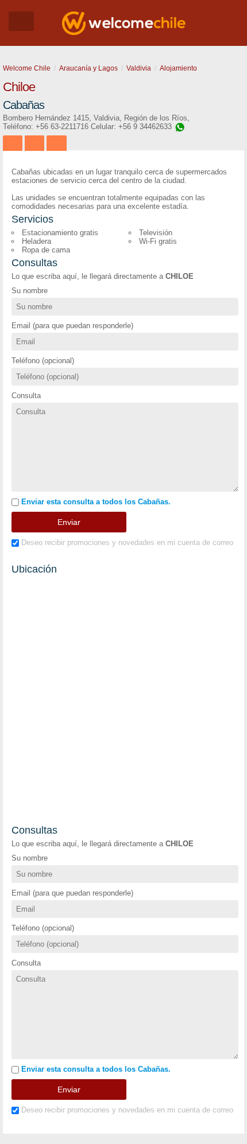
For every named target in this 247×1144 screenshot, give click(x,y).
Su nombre (29, 290)
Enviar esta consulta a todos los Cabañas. (95, 501)
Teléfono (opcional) (42, 360)
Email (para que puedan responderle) (72, 325)
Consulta (26, 395)
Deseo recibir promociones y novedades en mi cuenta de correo (126, 542)
